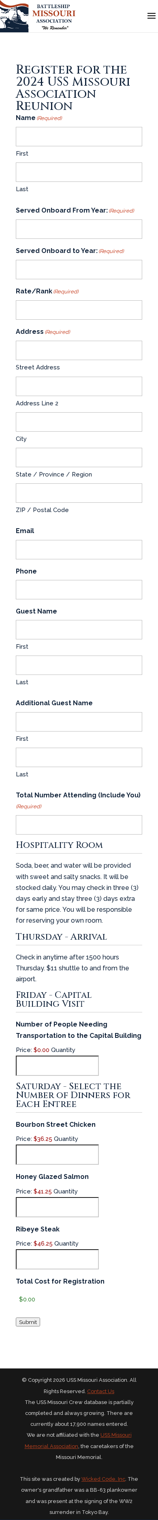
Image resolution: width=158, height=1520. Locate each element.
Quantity (63, 1050)
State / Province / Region (54, 474)
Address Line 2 (37, 403)
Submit (28, 1322)
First (22, 153)
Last (22, 189)
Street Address (38, 367)
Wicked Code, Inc (103, 1479)
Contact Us (100, 1391)
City (21, 439)
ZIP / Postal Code (42, 510)
